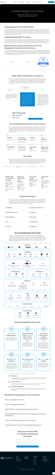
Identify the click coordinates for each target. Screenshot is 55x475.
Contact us (34, 118)
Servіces (15, 2)
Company (28, 2)
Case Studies (21, 2)
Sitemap (34, 469)
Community (35, 460)
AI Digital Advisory (18, 459)
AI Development (18, 458)
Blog (38, 2)
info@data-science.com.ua (46, 458)
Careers (34, 2)
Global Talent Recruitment (19, 460)
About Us (35, 458)
